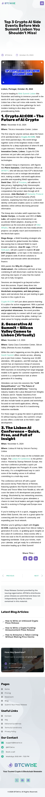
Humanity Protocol (35, 194)
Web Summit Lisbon (27, 94)
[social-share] (25, 558)
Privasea (22, 182)
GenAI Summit (7, 355)
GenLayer (5, 250)
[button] (42, 3)
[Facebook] (22, 780)
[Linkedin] (28, 780)
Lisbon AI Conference (20, 459)
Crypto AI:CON (7, 302)
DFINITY (4, 171)
